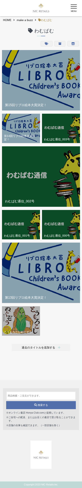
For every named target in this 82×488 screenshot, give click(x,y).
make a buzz (25, 20)
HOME (7, 20)
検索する (42, 405)
